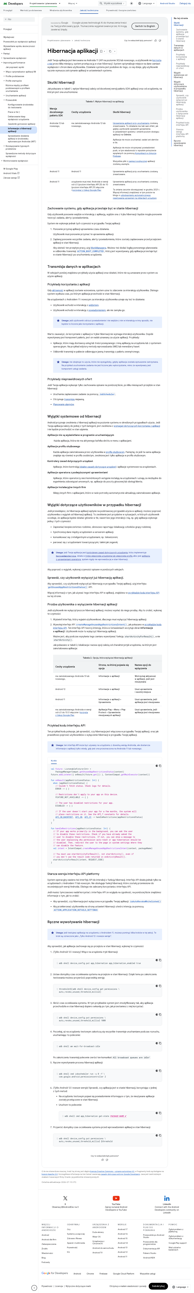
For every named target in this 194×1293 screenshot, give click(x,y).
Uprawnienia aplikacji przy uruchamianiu (131, 123)
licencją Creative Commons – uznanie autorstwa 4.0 (112, 1171)
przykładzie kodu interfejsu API (143, 592)
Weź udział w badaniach (175, 1248)
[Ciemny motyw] (156, 765)
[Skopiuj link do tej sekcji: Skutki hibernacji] (77, 83)
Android (45, 1235)
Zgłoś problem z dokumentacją (176, 1237)
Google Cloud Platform (123, 1273)
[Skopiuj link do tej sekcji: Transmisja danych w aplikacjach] (103, 267)
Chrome (90, 1273)
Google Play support (178, 1243)
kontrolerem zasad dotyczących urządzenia (107, 552)
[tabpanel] (105, 815)
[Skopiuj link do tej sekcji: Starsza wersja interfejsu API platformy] (102, 874)
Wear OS (96, 1236)
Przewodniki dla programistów (150, 1243)
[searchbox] (19, 19)
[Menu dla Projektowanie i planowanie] (61, 3)
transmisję (69, 399)
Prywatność (72, 1247)
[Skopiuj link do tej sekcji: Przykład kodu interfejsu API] (88, 725)
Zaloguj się (185, 3)
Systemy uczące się (76, 1234)
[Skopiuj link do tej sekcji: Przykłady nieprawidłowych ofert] (95, 379)
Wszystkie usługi (147, 1273)
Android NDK (149, 1257)
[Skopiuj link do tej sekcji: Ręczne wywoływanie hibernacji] (102, 922)
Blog (44, 1257)
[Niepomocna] (160, 40)
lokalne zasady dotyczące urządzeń (98, 467)
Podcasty (46, 1262)
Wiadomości (47, 1253)
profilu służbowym (115, 452)
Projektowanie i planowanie (43, 3)
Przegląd (7, 10)
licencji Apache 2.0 (50, 1174)
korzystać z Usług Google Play (86, 190)
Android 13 (122, 1247)
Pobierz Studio (149, 1253)
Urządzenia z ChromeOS (98, 1242)
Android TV (97, 1252)
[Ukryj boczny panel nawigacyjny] (34, 1288)
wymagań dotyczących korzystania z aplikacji (137, 426)
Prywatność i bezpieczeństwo (121, 10)
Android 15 (123, 1238)
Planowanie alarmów (63, 404)
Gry (68, 1229)
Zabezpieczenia (49, 1244)
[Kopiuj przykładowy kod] (160, 765)
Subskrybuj (158, 1286)
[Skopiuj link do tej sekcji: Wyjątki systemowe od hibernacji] (104, 416)
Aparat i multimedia (76, 1243)
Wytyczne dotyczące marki (78, 1286)
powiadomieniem (97, 310)
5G (68, 1252)
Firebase (103, 1273)
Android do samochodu (103, 1248)
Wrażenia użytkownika (61, 10)
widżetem (94, 305)
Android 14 (123, 1243)
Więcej (71, 3)
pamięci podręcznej (138, 161)
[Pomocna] (156, 40)
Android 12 (123, 1252)
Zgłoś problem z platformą (176, 1230)
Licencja (59, 1286)
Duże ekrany (98, 1232)
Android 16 (123, 1234)
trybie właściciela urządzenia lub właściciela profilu (109, 556)
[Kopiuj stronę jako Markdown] (110, 51)
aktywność (57, 290)
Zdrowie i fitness (74, 1238)
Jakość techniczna (89, 10)
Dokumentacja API (151, 1248)
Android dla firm (49, 1239)
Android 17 (123, 1229)
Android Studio (167, 3)
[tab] (54, 760)
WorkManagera (98, 248)
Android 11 (122, 1256)
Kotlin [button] (54, 760)
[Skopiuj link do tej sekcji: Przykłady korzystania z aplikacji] (93, 284)
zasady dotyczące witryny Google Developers (120, 1174)
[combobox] (112, 3)
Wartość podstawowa (31, 10)
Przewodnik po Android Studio (153, 1236)
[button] (18, 53)
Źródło (45, 1248)
